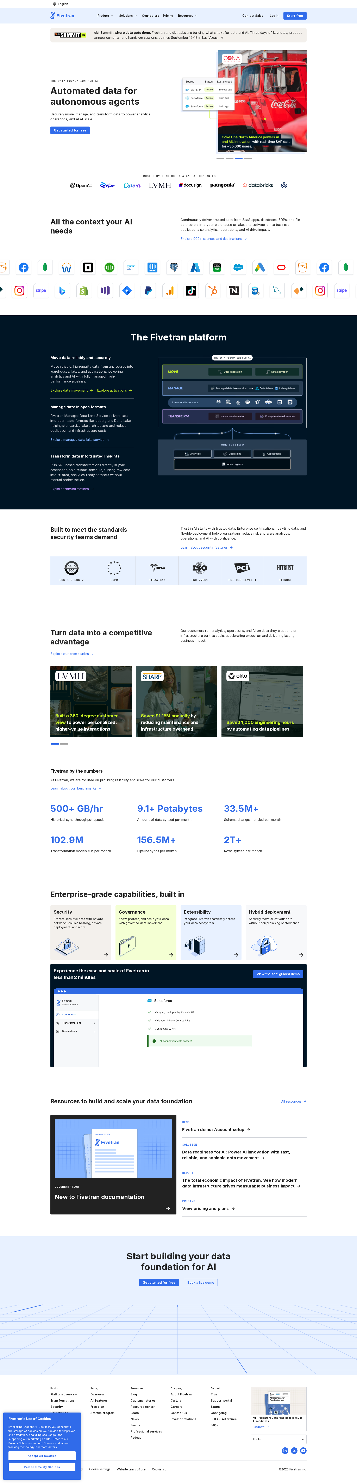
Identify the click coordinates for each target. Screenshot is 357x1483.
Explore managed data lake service (77, 440)
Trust (214, 1394)
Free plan (97, 1406)
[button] (62, 4)
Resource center (143, 1406)
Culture (176, 1400)
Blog (134, 1394)
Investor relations (183, 1419)
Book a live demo (200, 1282)
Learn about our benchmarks (73, 788)
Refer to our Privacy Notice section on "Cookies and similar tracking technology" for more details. (38, 1443)
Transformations (62, 1400)
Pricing (168, 15)
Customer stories (143, 1400)
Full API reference (224, 1419)
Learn (135, 1413)
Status (215, 1406)
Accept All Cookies (42, 1455)
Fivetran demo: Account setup (213, 1129)
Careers (176, 1406)
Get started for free (70, 130)
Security (56, 1406)
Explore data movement (69, 390)
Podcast (137, 1437)
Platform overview (63, 1394)
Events (135, 1425)
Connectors (150, 15)
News (135, 1419)
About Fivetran (181, 1394)
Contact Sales (252, 15)
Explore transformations (69, 489)
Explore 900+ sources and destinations (211, 239)
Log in (274, 15)
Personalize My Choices (42, 1467)
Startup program (102, 1413)
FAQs (214, 1425)
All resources (291, 1101)
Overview (97, 1394)
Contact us (179, 1413)
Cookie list (159, 1469)
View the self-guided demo (278, 974)
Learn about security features (204, 547)
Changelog (218, 1413)
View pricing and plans (205, 1208)
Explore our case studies (69, 654)
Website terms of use (131, 1469)
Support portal (221, 1400)
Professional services (146, 1431)
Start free (295, 16)
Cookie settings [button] (99, 1469)
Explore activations (112, 390)
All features (99, 1400)
